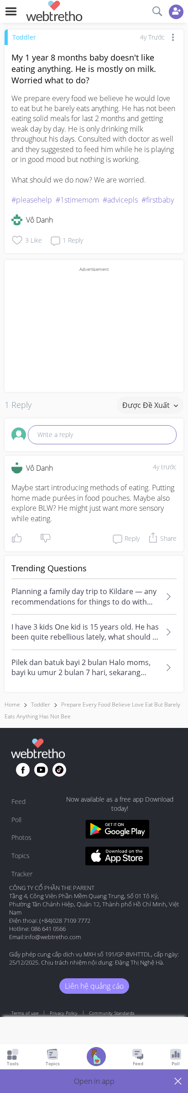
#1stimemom (77, 200)
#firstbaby (157, 200)
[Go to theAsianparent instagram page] (59, 770)
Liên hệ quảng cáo (94, 986)
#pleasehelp (31, 200)
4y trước (165, 467)
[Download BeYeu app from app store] (117, 857)
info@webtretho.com (53, 937)
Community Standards (112, 1013)
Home (12, 704)
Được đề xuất (147, 405)
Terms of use (24, 1013)
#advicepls (120, 200)
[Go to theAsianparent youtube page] (41, 770)
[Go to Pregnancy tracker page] (96, 1057)
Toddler (24, 37)
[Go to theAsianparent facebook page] (23, 770)
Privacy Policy (64, 1013)
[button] (94, 1081)
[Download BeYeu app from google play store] (117, 830)
